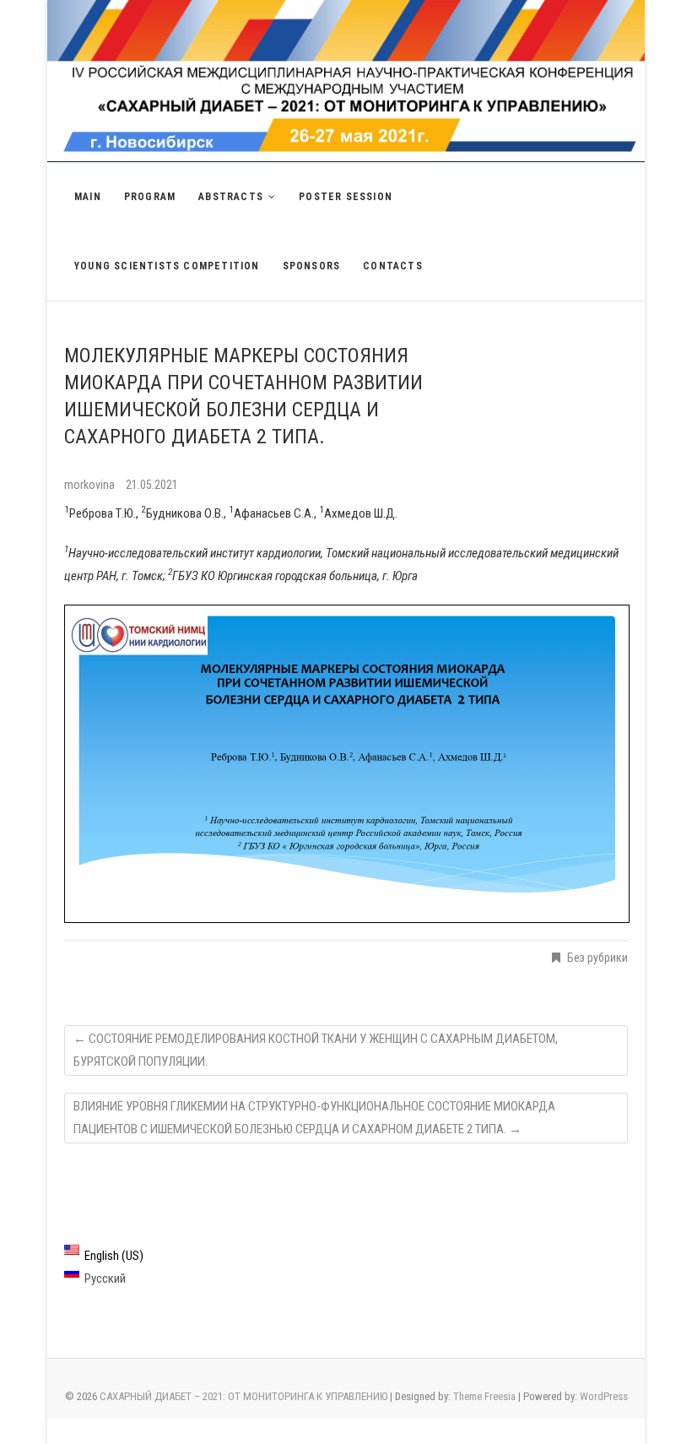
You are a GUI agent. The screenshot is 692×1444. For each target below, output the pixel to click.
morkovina (90, 484)
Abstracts (230, 197)
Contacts (393, 266)
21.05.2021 (152, 484)
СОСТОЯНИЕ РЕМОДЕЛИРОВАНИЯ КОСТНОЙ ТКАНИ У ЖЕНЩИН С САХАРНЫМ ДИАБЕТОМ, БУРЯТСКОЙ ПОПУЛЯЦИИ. (315, 1050)
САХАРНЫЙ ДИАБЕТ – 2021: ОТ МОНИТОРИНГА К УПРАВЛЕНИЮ (243, 1396)
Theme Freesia (484, 1396)
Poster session (345, 197)
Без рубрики (597, 957)
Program (150, 197)
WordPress (604, 1396)
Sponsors (312, 266)
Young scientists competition (167, 266)
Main (87, 197)
